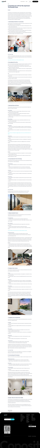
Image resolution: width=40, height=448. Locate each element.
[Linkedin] (29, 426)
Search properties (23, 1)
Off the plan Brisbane (27, 420)
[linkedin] (9, 411)
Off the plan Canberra (27, 418)
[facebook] (8, 411)
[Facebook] (35, 426)
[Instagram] (32, 426)
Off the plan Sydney (27, 416)
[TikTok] (33, 426)
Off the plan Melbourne (27, 421)
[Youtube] (30, 426)
